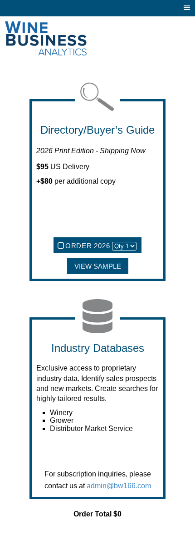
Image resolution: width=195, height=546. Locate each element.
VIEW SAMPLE (97, 266)
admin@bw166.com (119, 486)
